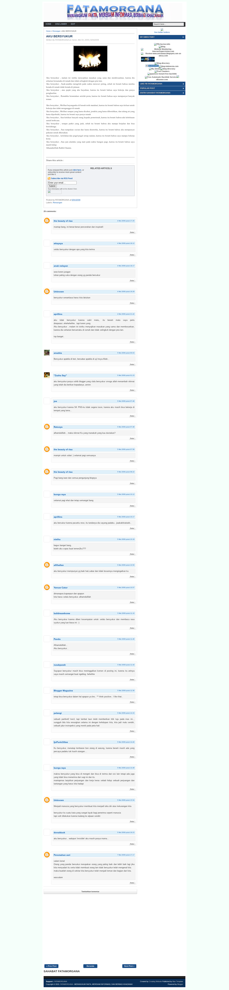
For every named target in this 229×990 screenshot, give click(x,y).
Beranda (90, 966)
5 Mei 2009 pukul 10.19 (125, 539)
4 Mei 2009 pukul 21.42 (125, 314)
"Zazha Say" (60, 375)
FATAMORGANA (60, 981)
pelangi (58, 713)
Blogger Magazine (63, 690)
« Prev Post (51, 966)
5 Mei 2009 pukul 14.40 (125, 742)
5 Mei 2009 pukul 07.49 (125, 401)
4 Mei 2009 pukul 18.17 (125, 266)
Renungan (56, 31)
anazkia (58, 353)
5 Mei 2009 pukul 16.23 (125, 832)
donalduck (59, 832)
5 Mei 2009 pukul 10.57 (125, 587)
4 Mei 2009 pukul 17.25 (125, 221)
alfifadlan (59, 565)
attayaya (58, 243)
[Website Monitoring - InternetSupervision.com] (162, 51)
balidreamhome (62, 613)
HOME (48, 24)
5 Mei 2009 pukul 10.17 (125, 517)
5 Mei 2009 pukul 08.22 (125, 472)
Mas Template (177, 981)
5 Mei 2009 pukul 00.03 (125, 353)
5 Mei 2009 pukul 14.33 (125, 713)
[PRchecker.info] (162, 44)
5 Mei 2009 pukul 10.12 (125, 494)
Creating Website (155, 981)
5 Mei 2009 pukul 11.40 (125, 639)
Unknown (59, 291)
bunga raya (60, 494)
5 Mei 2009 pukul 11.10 (125, 613)
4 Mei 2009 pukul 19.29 (125, 291)
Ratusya (58, 427)
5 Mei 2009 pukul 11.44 (125, 665)
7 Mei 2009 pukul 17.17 (125, 855)
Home (48, 31)
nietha (57, 539)
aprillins (58, 314)
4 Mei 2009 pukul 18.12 (125, 243)
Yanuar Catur (60, 587)
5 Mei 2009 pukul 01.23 (125, 375)
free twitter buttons (162, 32)
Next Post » (129, 966)
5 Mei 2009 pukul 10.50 (125, 565)
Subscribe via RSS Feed (61, 178)
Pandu (57, 639)
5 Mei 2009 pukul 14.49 (125, 768)
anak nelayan (61, 266)
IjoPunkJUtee (61, 742)
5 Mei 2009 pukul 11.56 (125, 690)
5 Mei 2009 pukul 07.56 (125, 449)
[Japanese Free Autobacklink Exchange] (162, 74)
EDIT (73, 24)
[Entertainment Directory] (162, 63)
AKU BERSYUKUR (59, 36)
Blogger (180, 984)
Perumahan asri (62, 855)
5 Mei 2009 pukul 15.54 (125, 800)
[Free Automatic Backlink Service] (161, 77)
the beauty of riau (63, 221)
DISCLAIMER (61, 24)
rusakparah (60, 665)
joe (55, 401)
